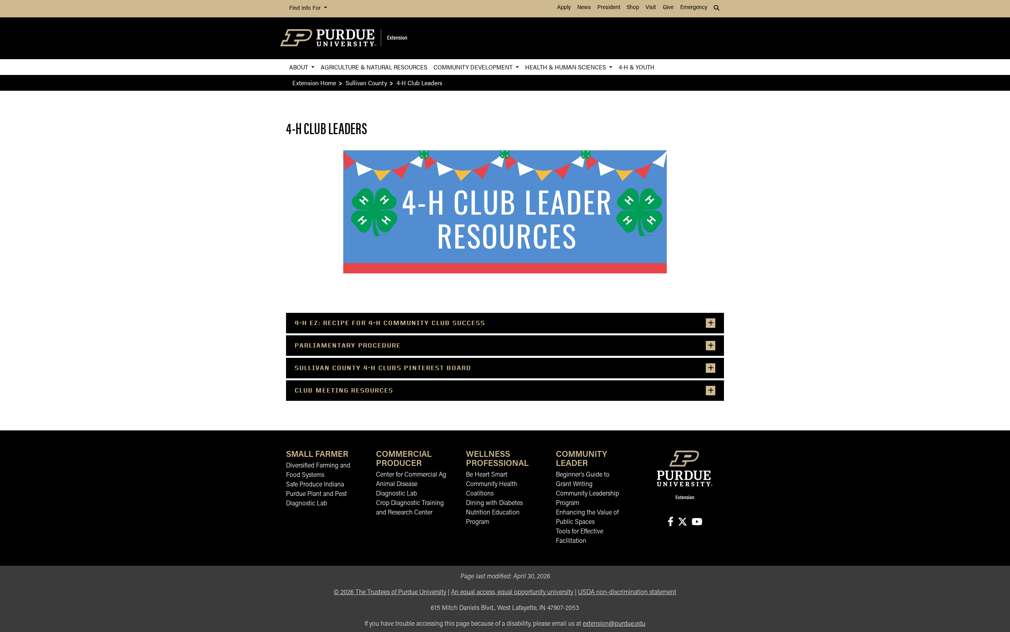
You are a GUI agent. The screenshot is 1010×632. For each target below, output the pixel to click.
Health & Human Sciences (566, 66)
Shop (633, 8)
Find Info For (305, 8)
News (584, 8)
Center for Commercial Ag (411, 475)
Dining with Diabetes (494, 503)
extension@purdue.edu (614, 624)
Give (668, 8)
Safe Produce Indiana (315, 485)
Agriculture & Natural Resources (374, 66)
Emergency (693, 8)
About (299, 66)
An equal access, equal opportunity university (512, 592)
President (608, 8)
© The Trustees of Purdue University (390, 592)
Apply (564, 8)
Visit (650, 8)
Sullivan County (366, 82)
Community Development (474, 66)
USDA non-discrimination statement (627, 592)
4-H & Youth (637, 66)
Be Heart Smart (486, 475)
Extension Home (314, 82)
